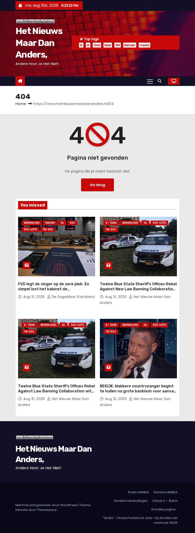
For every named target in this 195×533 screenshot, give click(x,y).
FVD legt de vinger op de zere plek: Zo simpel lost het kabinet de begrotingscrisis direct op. (53, 289)
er (88, 45)
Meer (107, 45)
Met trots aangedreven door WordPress (46, 505)
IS (81, 45)
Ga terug (97, 185)
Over (97, 45)
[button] (160, 81)
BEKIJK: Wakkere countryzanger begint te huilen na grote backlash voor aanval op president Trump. (137, 391)
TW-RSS (48, 229)
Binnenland (31, 223)
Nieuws (50, 223)
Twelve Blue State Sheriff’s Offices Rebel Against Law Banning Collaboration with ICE (56, 391)
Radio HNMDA (138, 492)
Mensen (129, 45)
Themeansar (47, 510)
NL (62, 223)
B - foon (111, 223)
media (144, 45)
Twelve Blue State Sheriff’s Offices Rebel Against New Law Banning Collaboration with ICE (138, 289)
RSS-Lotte (30, 229)
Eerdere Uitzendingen (131, 500)
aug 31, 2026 (34, 296)
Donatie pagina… (164, 509)
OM (117, 45)
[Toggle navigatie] (150, 81)
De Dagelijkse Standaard (73, 296)
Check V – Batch (165, 500)
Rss (72, 223)
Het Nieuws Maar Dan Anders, (38, 42)
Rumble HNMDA (166, 492)
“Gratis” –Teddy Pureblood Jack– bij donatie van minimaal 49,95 (140, 520)
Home (20, 103)
